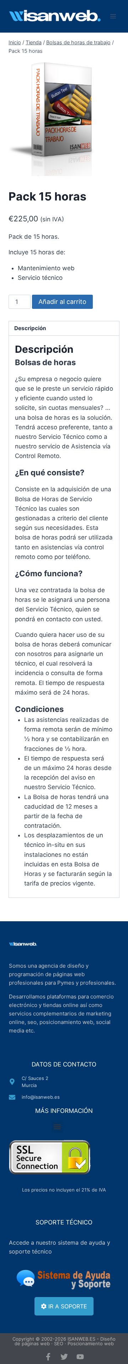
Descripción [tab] (30, 328)
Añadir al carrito (62, 301)
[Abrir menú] (112, 16)
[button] (57, 1127)
